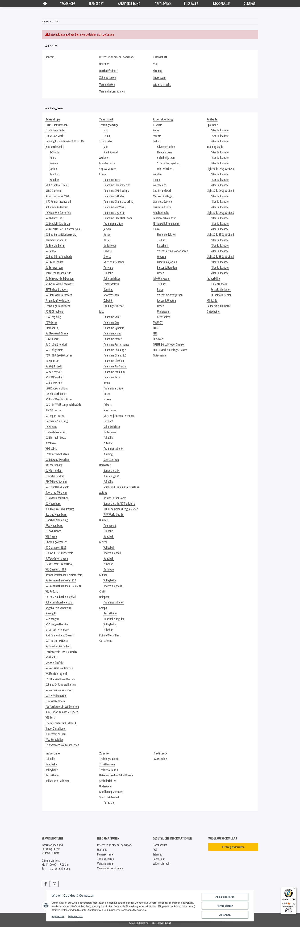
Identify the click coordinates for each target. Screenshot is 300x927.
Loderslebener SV (55, 432)
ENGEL (156, 328)
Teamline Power (112, 339)
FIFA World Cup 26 (113, 515)
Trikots (107, 251)
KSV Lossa (51, 443)
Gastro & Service (162, 202)
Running (108, 289)
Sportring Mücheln (56, 492)
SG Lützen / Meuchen (57, 460)
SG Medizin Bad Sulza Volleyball (63, 229)
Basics (107, 240)
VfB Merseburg (53, 465)
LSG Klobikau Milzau (56, 388)
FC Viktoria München (56, 498)
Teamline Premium (114, 372)
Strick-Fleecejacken (168, 163)
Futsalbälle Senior (221, 295)
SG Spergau (52, 619)
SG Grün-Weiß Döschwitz (59, 284)
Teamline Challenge (114, 350)
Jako (105, 130)
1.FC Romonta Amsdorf (58, 202)
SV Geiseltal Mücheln (57, 487)
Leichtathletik (111, 284)
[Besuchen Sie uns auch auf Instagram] (55, 884)
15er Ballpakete (220, 136)
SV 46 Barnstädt (54, 218)
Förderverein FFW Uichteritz (61, 652)
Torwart (108, 268)
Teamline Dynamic (113, 328)
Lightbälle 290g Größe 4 (220, 191)
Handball (108, 536)
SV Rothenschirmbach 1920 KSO (63, 586)
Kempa (103, 608)
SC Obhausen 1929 (55, 548)
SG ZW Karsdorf (54, 377)
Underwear (109, 246)
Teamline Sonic (112, 317)
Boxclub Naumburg (56, 515)
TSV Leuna (51, 427)
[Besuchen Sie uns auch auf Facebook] (45, 884)
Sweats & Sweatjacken (170, 295)
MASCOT (158, 322)
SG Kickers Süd (53, 383)
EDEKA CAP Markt (54, 136)
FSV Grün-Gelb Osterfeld (59, 553)
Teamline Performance (116, 344)
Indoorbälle (213, 278)
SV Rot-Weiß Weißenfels (59, 668)
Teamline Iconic (112, 333)
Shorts (107, 257)
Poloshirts (163, 246)
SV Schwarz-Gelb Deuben (59, 278)
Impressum (58, 916)
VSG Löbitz (51, 449)
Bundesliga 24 (111, 471)
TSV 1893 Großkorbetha (58, 355)
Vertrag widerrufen (233, 847)
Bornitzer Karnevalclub (58, 273)
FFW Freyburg (53, 317)
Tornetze (108, 803)
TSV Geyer (51, 322)
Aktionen (104, 158)
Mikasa (103, 575)
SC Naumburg (53, 504)
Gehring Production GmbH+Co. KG (64, 141)
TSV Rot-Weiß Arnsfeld (58, 213)
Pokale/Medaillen (109, 635)
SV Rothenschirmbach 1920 (60, 580)
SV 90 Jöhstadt (53, 366)
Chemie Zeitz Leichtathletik (60, 723)
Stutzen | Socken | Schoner (118, 416)
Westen (157, 174)
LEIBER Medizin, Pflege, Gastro (170, 350)
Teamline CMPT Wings (116, 191)
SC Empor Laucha (54, 416)
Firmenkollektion (166, 235)
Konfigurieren (225, 905)
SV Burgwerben (54, 268)
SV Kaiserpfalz (53, 372)
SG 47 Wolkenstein (55, 696)
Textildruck (160, 753)
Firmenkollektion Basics (166, 224)
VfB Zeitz (50, 718)
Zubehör (54, 180)
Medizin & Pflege (162, 196)
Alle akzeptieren (225, 896)
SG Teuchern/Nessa (56, 641)
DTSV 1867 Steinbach (57, 630)
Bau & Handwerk (162, 191)
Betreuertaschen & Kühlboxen (116, 775)
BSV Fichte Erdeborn (56, 289)
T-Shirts (54, 152)
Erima (106, 136)
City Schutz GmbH (55, 130)
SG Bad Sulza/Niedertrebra (60, 235)
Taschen (54, 174)
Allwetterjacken (166, 147)
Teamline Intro (111, 180)
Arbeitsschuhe (161, 213)
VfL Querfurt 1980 (55, 569)
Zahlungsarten (107, 77)
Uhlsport (104, 597)
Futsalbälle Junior (221, 289)
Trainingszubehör (113, 306)
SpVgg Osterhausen (56, 558)
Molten (103, 542)
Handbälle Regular (113, 619)
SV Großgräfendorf (56, 344)
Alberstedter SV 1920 (57, 196)
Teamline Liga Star (114, 213)
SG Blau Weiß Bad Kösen (58, 399)
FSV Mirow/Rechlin (56, 482)
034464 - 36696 (50, 853)
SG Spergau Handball (57, 624)
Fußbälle (108, 273)
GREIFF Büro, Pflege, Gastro (168, 344)
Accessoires (163, 317)
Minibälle (212, 301)
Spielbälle (212, 125)
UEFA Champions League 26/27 (120, 509)
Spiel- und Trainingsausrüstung (121, 487)
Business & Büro (162, 207)
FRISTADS (158, 339)
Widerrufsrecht (162, 84)
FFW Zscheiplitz (54, 740)
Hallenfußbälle (219, 284)
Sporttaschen (111, 295)
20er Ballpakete (220, 141)
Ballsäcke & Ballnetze (219, 306)
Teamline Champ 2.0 (114, 355)
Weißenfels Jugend (56, 674)
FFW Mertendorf (54, 476)
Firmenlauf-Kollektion (57, 301)
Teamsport (109, 525)
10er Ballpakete (220, 130)
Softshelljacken (166, 158)
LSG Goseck (52, 339)
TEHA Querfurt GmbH (57, 125)
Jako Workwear (161, 278)
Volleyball (108, 548)
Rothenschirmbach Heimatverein (63, 575)
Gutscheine (105, 641)
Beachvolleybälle (112, 586)
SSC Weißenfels (54, 663)
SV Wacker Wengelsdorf (59, 690)
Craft (102, 591)
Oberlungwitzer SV (56, 542)
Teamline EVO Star (113, 196)
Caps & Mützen (107, 169)
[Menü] (294, 889)
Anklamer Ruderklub (56, 207)
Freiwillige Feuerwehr (57, 306)
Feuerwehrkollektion (164, 218)
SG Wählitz (51, 657)
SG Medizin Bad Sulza (57, 224)
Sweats (54, 163)
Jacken (53, 169)
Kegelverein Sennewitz (58, 608)
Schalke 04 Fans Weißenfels (61, 685)
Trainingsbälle (215, 147)
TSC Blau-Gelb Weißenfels (60, 679)
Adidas (103, 492)
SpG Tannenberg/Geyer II (59, 635)
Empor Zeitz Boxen (55, 729)
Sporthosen (109, 410)
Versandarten (107, 84)
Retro (106, 383)
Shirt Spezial (110, 152)
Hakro (156, 229)
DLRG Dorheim (53, 191)
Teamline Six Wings (114, 207)
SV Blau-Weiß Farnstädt (58, 295)
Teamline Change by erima (118, 202)
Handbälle (51, 764)
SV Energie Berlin (55, 246)
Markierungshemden (111, 792)
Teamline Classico (113, 361)
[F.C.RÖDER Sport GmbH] (45, 3)
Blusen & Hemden (167, 268)
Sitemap (157, 71)
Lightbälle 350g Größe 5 (220, 257)
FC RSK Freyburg (54, 311)
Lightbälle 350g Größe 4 (220, 235)
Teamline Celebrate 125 (116, 185)
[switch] (288, 910)
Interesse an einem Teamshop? (116, 57)
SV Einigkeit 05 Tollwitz (58, 646)
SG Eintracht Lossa (55, 438)
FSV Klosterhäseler (56, 394)
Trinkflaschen (107, 764)
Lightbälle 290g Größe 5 (220, 213)
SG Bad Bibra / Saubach (58, 257)
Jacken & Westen (166, 301)
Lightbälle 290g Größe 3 (220, 169)
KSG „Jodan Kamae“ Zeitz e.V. (61, 712)
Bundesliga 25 (111, 476)
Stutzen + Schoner (113, 262)
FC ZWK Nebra (53, 531)
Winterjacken (164, 169)
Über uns (104, 64)
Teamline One (111, 322)
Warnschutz (159, 185)
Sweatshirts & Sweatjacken (172, 251)
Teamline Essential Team (117, 218)
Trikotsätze (105, 141)
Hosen (106, 235)
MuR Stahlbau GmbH (56, 185)
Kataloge (108, 569)
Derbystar (105, 465)
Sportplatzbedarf (109, 797)
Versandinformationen (112, 91)
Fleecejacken (164, 152)
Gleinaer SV (52, 328)
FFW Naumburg (54, 525)
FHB (155, 333)
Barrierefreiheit (108, 71)
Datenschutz (75, 916)
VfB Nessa (51, 536)
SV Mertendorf (53, 471)
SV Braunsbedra (54, 262)
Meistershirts (107, 163)
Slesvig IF (50, 613)
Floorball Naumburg (56, 520)
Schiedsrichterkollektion (59, 602)
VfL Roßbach (52, 591)
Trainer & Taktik (108, 770)
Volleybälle (109, 580)
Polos (53, 158)
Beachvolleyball (112, 553)
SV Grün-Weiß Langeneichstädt (63, 405)
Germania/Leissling (56, 421)
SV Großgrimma (54, 350)
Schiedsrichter (111, 278)
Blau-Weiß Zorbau (55, 734)
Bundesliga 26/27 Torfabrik (119, 504)
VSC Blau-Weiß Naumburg (59, 509)
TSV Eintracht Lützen (57, 454)
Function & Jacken (167, 262)
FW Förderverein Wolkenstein (62, 707)
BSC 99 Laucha (53, 410)
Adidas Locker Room (114, 498)
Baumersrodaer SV (55, 240)
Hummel (104, 520)
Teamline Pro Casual (114, 366)
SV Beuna (50, 251)
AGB (155, 64)
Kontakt (49, 57)
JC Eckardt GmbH (54, 147)
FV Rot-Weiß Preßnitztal (58, 564)
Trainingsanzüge (109, 125)
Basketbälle (110, 613)
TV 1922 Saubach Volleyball (60, 597)
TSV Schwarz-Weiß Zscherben (62, 745)
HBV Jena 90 (52, 361)
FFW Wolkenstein (55, 701)
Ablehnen (225, 914)
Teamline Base (111, 377)
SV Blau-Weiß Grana (56, 333)
